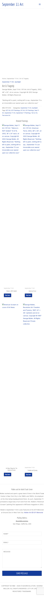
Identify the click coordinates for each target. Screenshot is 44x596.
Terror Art (34, 113)
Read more (7, 295)
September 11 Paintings (23, 113)
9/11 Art (8, 110)
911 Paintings (30, 110)
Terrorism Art (6, 115)
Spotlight (18, 82)
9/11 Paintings (15, 110)
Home (4, 78)
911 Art (23, 110)
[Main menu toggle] (40, 4)
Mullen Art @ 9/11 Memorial (33, 512)
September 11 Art (12, 4)
